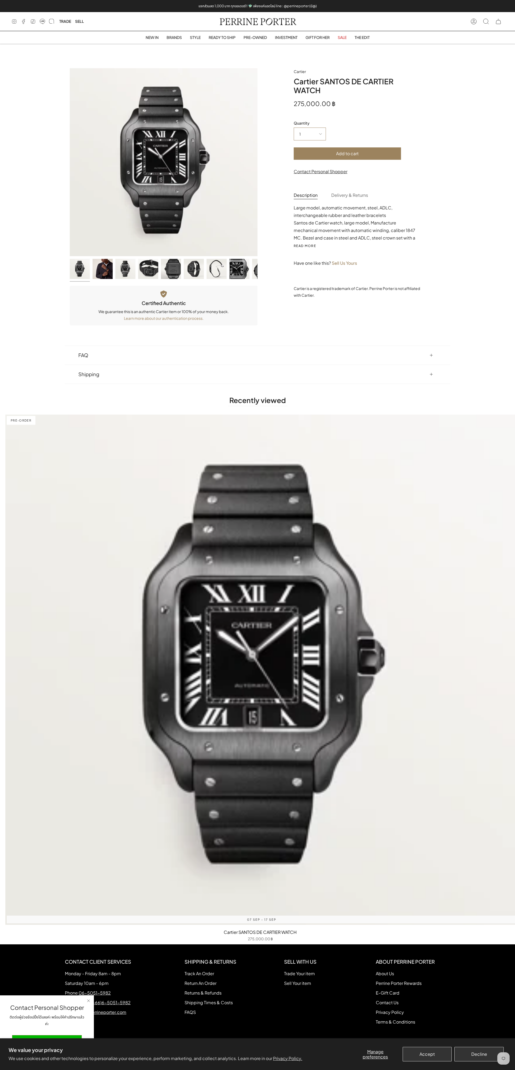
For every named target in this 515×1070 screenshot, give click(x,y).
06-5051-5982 (95, 993)
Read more (305, 246)
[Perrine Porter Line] (42, 21)
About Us (385, 973)
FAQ (83, 355)
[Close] (88, 1000)
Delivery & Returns (349, 195)
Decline (479, 1054)
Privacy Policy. (287, 1058)
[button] (174, 37)
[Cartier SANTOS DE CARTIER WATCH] (80, 269)
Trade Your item (299, 973)
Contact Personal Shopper (320, 171)
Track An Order (199, 973)
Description (306, 195)
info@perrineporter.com (101, 1012)
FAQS (190, 1012)
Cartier (300, 71)
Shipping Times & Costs (209, 1002)
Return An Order (200, 983)
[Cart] (498, 21)
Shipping (88, 374)
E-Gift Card (387, 993)
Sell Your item (297, 983)
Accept (427, 1054)
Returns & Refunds (203, 993)
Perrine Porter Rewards (399, 983)
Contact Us (387, 1002)
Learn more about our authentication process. (164, 318)
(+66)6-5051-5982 (111, 1002)
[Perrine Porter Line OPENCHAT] (51, 21)
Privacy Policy (390, 1012)
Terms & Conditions (395, 1022)
